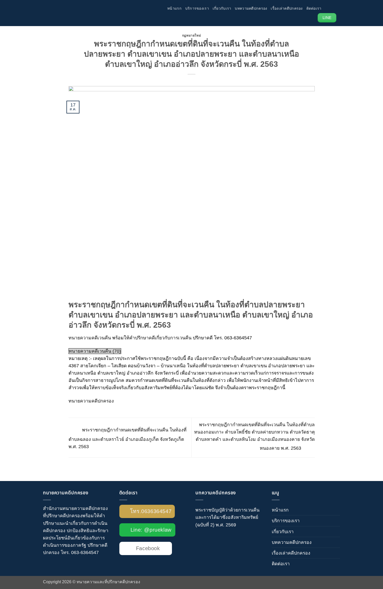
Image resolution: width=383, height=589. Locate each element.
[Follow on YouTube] (334, 8)
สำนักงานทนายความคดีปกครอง (75, 508)
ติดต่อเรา (314, 8)
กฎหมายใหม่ (191, 35)
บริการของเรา (197, 8)
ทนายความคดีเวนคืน (90, 337)
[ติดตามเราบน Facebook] (327, 8)
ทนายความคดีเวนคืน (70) (95, 351)
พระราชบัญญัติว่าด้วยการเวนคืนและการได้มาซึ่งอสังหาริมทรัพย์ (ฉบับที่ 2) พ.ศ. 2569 (227, 517)
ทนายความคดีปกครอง (91, 401)
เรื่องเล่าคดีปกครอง (286, 8)
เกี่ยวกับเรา (222, 8)
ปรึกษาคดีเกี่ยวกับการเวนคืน (163, 337)
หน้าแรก (174, 8)
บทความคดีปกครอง (251, 8)
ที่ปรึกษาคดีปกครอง (62, 515)
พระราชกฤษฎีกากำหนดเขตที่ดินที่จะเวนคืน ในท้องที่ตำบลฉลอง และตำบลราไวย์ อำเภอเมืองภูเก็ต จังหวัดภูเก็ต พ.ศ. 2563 (128, 438)
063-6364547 (85, 552)
